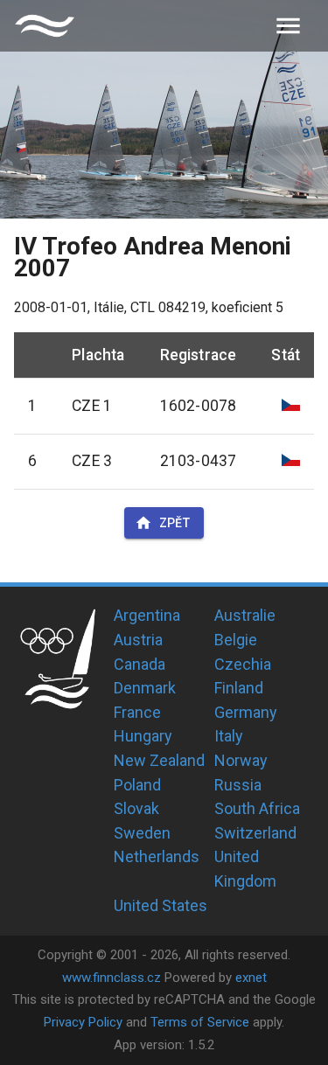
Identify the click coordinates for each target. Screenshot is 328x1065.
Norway (241, 760)
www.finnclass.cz (111, 977)
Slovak (136, 808)
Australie (245, 615)
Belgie (235, 639)
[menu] (288, 26)
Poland (137, 785)
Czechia (242, 664)
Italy (228, 736)
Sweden (142, 833)
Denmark (145, 688)
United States (160, 905)
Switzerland (255, 833)
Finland (238, 688)
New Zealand (159, 760)
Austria (138, 639)
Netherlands (156, 856)
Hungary (143, 736)
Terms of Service (199, 1022)
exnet (251, 977)
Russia (238, 785)
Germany (245, 712)
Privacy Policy (83, 1022)
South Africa (257, 808)
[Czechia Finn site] (44, 25)
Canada (139, 664)
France (137, 712)
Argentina (147, 615)
